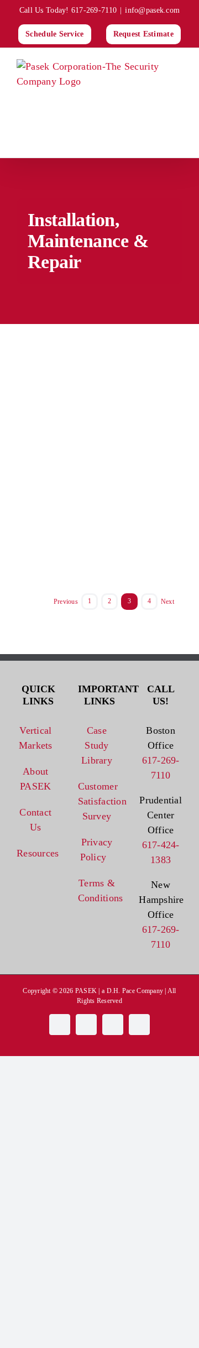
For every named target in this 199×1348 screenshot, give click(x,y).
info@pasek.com (152, 10)
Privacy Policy (96, 850)
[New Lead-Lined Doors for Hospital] (55, 539)
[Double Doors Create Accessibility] (55, 427)
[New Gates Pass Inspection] (143, 372)
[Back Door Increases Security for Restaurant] (143, 427)
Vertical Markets (36, 738)
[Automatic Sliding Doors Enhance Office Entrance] (143, 539)
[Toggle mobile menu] (178, 141)
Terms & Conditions (97, 890)
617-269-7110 (94, 10)
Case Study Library (96, 745)
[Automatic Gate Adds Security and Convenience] (143, 331)
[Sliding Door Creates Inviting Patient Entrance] (143, 483)
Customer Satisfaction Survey (97, 801)
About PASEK (35, 779)
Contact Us (35, 820)
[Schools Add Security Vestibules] (55, 372)
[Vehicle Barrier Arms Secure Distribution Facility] (55, 331)
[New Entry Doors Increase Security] (55, 483)
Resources (36, 853)
